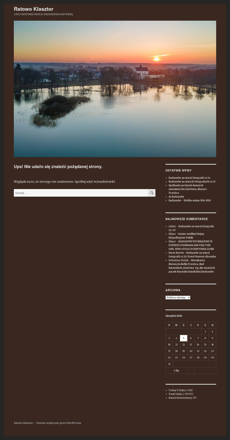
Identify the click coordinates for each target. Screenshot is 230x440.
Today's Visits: (177, 390)
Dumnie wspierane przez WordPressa (58, 423)
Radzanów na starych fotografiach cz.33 (192, 181)
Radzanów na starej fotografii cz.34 (189, 177)
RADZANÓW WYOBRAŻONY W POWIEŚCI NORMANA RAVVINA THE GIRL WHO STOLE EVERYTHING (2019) (191, 245)
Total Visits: (176, 394)
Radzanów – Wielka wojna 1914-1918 (190, 200)
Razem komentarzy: (181, 397)
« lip (176, 370)
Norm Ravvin (176, 252)
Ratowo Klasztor (33, 8)
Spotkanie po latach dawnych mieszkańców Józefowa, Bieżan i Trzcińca (188, 189)
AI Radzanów (176, 196)
